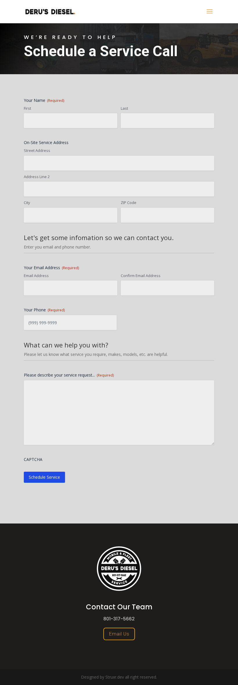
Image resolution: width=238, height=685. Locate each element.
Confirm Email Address (141, 275)
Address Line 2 (37, 176)
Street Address (37, 150)
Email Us (119, 634)
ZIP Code (128, 202)
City (27, 202)
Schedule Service (44, 477)
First (27, 108)
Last (124, 108)
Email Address (36, 275)
